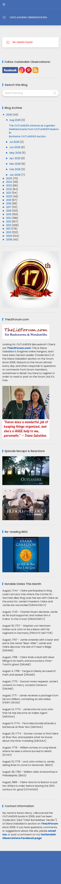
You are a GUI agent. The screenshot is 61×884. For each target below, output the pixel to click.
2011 (8, 228)
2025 (9, 178)
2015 (9, 214)
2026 (9, 115)
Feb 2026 (15, 169)
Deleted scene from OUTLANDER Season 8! (33, 131)
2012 (9, 225)
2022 (9, 189)
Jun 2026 (15, 147)
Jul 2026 (14, 142)
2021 (9, 193)
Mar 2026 (15, 164)
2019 (9, 200)
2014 (9, 218)
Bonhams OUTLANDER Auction (27, 136)
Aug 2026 (15, 120)
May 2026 (15, 153)
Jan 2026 (15, 175)
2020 (9, 196)
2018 (9, 203)
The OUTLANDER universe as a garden (32, 125)
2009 (9, 236)
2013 (9, 221)
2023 (9, 185)
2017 (9, 207)
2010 (9, 232)
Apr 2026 (15, 158)
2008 (9, 239)
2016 (9, 211)
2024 (9, 182)
